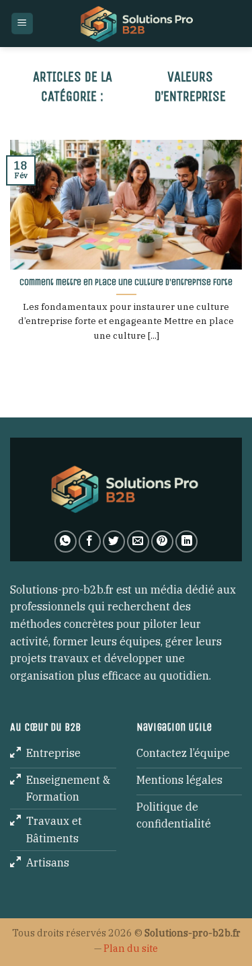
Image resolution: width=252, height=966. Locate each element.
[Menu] (22, 24)
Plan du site (130, 948)
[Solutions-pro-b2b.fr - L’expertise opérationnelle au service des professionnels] (138, 23)
